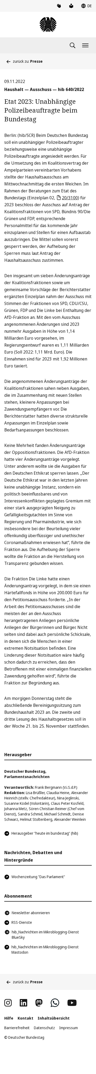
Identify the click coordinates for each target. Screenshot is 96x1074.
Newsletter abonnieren (31, 912)
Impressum (68, 1027)
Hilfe (8, 1018)
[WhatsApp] (55, 1002)
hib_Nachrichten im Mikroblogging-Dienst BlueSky (45, 934)
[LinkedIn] (23, 1002)
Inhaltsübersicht (54, 1018)
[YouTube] (72, 1002)
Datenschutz (44, 1027)
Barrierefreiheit (17, 1027)
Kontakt (25, 1018)
